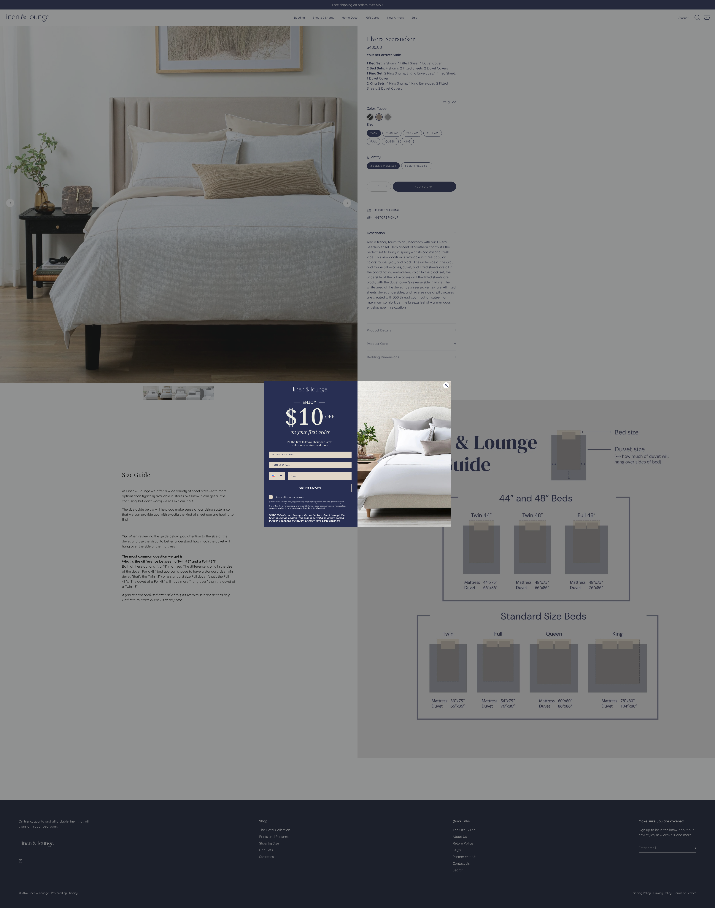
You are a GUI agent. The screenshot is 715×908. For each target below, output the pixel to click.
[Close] (446, 385)
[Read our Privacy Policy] (349, 503)
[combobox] (277, 476)
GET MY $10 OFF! (310, 487)
